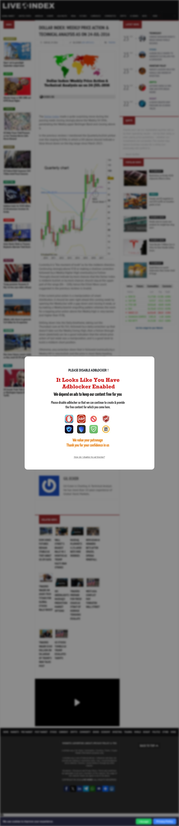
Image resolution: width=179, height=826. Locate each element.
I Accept (144, 821)
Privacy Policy (164, 821)
